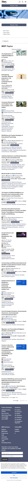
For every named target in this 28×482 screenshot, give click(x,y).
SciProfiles (4, 437)
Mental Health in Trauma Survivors (12, 173)
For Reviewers (18, 411)
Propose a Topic (14, 5)
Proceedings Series (6, 442)
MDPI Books (4, 431)
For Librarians (18, 415)
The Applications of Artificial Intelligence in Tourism (7, 55)
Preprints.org (5, 433)
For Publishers (18, 417)
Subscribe (4, 459)
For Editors (17, 413)
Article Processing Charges (6, 410)
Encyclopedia (5, 439)
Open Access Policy (6, 415)
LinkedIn (17, 429)
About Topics (6, 30)
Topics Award (6, 32)
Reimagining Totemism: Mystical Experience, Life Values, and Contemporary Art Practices (7, 79)
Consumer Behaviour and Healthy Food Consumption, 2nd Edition (8, 105)
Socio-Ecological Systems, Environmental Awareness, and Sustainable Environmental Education (14, 313)
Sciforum (4, 429)
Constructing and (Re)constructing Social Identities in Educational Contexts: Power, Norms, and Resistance (14, 264)
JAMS (3, 440)
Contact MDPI (5, 417)
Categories (5, 41)
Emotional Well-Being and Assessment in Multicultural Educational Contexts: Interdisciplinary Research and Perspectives (14, 381)
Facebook (17, 431)
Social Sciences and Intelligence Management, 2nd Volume (8, 235)
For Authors (18, 410)
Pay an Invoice (5, 413)
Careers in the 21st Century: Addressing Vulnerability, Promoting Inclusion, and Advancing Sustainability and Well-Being (8, 350)
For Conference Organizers (18, 421)
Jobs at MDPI (5, 419)
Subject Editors (6, 34)
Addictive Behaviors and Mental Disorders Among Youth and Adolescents (14, 156)
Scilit (3, 435)
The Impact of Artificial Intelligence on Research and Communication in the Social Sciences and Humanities (13, 194)
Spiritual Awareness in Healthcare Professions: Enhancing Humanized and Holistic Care (8, 285)
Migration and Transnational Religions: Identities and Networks (13, 329)
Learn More (21, 18)
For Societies (18, 419)
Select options (5, 453)
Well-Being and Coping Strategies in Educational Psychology (12, 136)
